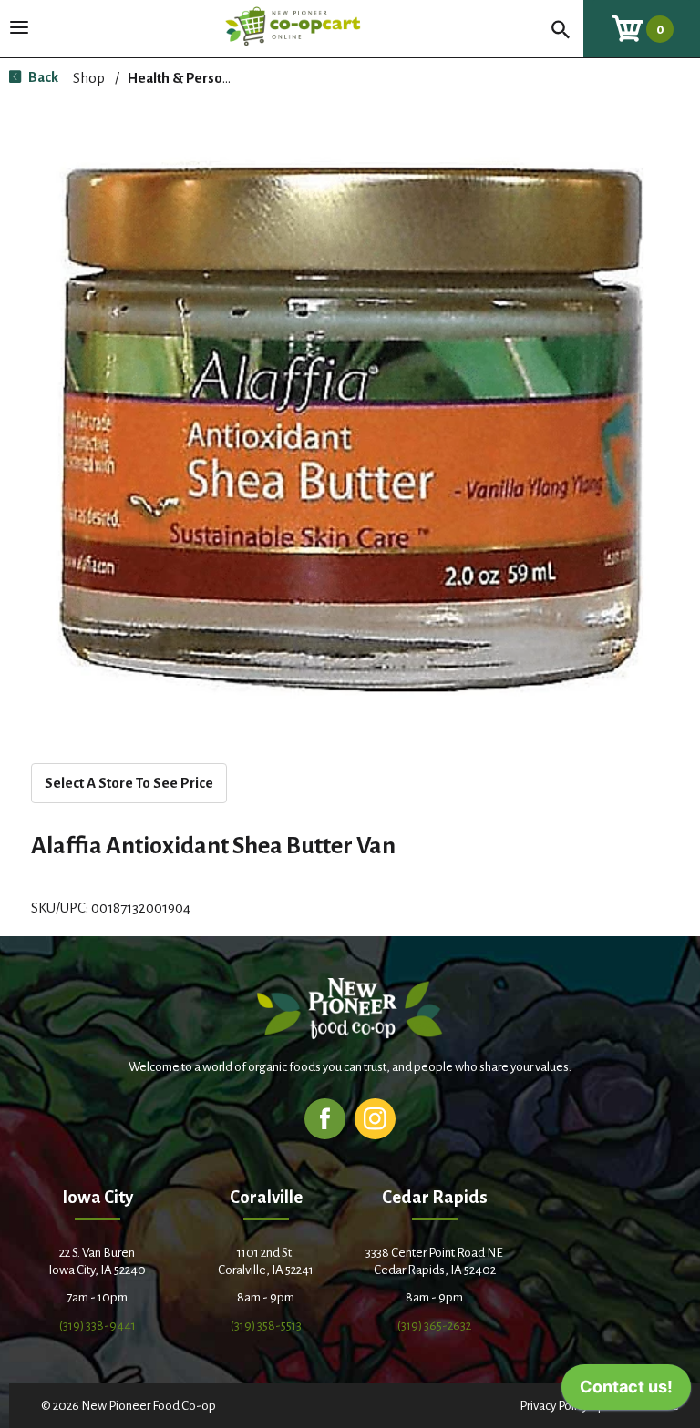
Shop (89, 78)
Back (42, 77)
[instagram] (375, 1118)
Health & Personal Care (200, 78)
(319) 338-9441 (97, 1325)
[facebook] (324, 1118)
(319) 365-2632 (434, 1325)
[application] (626, 1391)
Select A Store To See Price (129, 782)
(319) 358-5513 (266, 1325)
